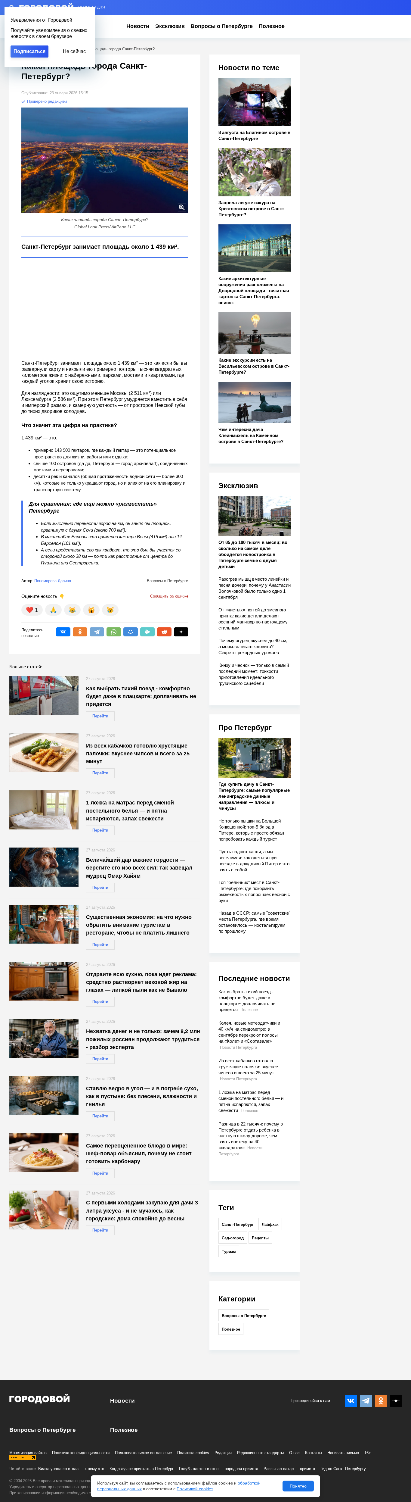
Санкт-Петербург (238, 1224)
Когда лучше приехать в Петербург (142, 1468)
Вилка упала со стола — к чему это (71, 1468)
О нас (294, 1452)
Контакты (313, 1452)
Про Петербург (245, 727)
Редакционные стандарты (260, 1452)
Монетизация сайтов (28, 1452)
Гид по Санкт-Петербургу (343, 1468)
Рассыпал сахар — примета (289, 1468)
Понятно (298, 1486)
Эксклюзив (170, 26)
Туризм (229, 1251)
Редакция (223, 1452)
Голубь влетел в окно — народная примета (218, 1468)
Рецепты (260, 1238)
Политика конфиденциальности (81, 1452)
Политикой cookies (195, 1488)
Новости (137, 26)
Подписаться (29, 51)
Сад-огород (233, 1238)
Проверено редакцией (46, 101)
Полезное (272, 26)
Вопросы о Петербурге (222, 26)
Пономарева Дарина (52, 581)
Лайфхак (270, 1224)
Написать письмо (343, 1452)
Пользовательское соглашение (143, 1452)
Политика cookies (193, 1452)
